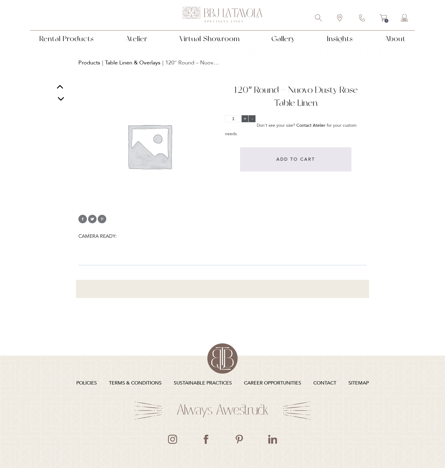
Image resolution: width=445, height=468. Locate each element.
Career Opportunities (272, 383)
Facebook (205, 439)
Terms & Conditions (135, 383)
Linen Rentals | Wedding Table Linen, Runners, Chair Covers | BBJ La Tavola (222, 15)
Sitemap (358, 383)
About (395, 38)
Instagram (172, 439)
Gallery (283, 38)
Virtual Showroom (210, 38)
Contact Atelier (310, 125)
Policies (86, 383)
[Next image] (61, 99)
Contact (362, 18)
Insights (340, 38)
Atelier (136, 38)
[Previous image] (60, 88)
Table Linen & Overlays (132, 63)
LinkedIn (272, 439)
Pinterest (239, 439)
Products (89, 63)
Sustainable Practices (203, 383)
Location (340, 18)
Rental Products (66, 38)
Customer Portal (405, 18)
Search (319, 18)
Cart (383, 18)
